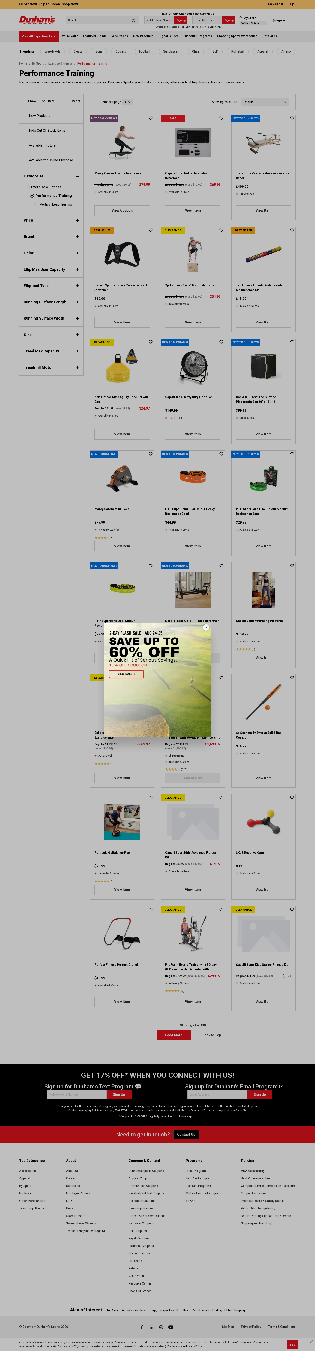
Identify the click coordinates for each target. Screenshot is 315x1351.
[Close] (206, 627)
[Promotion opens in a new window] (157, 680)
